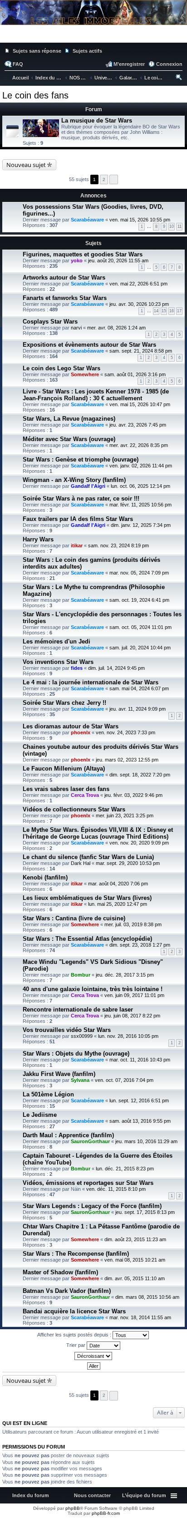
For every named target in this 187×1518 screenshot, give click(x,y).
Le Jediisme (40, 1114)
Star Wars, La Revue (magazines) (69, 418)
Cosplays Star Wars (50, 321)
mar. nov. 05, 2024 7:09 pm (139, 572)
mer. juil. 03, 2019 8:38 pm (133, 924)
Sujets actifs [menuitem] (87, 51)
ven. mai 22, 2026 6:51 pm (138, 283)
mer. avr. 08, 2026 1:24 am (116, 327)
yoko (77, 260)
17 (179, 311)
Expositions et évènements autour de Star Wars (89, 344)
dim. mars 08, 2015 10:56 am (147, 1297)
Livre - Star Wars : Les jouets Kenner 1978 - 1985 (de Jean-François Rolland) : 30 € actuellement (96, 395)
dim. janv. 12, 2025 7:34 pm (141, 525)
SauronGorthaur (90, 1141)
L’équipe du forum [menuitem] (144, 1495)
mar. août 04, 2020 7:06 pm (118, 883)
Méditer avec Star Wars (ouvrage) (69, 439)
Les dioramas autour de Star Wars (70, 726)
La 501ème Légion (48, 1094)
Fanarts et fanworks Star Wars (65, 298)
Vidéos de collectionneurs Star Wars (74, 809)
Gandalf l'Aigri (88, 486)
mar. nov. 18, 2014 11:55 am (140, 1317)
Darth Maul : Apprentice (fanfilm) (68, 1135)
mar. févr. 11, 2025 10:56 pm (140, 504)
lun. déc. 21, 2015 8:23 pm (125, 1168)
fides (77, 668)
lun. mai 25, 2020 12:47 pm (117, 904)
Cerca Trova (85, 795)
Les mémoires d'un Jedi (56, 641)
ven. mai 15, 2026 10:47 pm (139, 404)
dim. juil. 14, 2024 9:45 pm (116, 668)
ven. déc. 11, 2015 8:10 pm (116, 1189)
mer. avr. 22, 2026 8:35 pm (138, 445)
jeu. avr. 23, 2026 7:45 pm (137, 424)
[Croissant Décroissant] (93, 1356)
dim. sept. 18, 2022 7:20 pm (139, 774)
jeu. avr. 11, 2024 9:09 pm (137, 709)
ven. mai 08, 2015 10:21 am (134, 1260)
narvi (76, 327)
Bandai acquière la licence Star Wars (74, 1311)
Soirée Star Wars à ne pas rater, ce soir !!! (81, 498)
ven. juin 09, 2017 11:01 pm (134, 995)
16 (171, 311)
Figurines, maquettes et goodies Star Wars (83, 254)
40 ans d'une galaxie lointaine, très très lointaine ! (92, 989)
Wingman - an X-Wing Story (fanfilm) (74, 480)
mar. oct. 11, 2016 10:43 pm (139, 1059)
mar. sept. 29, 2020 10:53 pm (128, 863)
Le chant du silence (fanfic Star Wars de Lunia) (88, 857)
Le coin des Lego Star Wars (61, 368)
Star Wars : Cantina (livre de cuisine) (74, 918)
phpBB (72, 1508)
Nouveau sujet (26, 165)
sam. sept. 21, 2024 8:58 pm (140, 351)
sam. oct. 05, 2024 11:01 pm (140, 627)
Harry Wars (38, 539)
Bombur (80, 975)
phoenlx (80, 732)
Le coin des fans (35, 95)
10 (171, 226)
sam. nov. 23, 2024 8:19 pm (118, 545)
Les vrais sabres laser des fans (66, 789)
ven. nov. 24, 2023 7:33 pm (125, 732)
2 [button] (104, 179)
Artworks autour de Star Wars (64, 277)
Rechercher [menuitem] (179, 78)
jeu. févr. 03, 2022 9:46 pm (133, 795)
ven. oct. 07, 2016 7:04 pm (124, 1080)
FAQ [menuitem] (18, 64)
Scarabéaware (87, 219)
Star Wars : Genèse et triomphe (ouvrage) (80, 459)
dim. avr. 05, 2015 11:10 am (134, 1278)
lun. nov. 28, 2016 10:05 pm (128, 1036)
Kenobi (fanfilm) (45, 877)
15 (164, 311)
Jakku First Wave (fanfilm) (59, 1074)
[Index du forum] (93, 36)
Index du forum (30, 1495)
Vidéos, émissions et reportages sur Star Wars (88, 1182)
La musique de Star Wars (96, 120)
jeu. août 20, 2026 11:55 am (118, 260)
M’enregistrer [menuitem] (129, 64)
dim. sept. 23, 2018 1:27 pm (139, 945)
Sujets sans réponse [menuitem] (37, 51)
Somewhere (85, 374)
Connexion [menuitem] (169, 64)
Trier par (76, 1345)
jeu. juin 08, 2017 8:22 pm (132, 1015)
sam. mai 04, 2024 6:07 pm (139, 688)
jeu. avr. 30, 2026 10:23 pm (139, 304)
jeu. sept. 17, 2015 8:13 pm (145, 1212)
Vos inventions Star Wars (58, 661)
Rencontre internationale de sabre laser (78, 1009)
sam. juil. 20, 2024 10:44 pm (140, 647)
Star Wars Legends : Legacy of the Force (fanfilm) (92, 1206)
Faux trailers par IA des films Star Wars (78, 519)
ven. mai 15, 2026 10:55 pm (139, 219)
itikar (77, 545)
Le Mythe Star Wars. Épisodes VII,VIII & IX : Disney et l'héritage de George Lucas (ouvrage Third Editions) (98, 833)
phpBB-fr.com (106, 1513)
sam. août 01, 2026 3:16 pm (135, 374)
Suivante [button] (113, 179)
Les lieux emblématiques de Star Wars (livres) (87, 897)
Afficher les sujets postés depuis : (75, 1334)
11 (179, 226)
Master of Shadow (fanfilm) (60, 1272)
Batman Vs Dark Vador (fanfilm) (67, 1290)
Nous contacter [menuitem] (92, 1495)
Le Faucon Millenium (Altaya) (64, 768)
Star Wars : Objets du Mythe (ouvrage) (76, 1053)
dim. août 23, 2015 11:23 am (135, 1239)
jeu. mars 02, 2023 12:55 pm (127, 759)
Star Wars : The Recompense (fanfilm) (76, 1253)
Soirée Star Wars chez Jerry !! (64, 702)
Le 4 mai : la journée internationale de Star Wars (90, 682)
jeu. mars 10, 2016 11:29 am (146, 1141)
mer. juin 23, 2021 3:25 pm (124, 815)
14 (156, 311)
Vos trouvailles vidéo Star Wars (67, 1030)
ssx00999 (82, 1036)
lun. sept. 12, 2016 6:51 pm (139, 1100)
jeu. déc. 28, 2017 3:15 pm (125, 975)
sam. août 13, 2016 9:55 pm (140, 1121)
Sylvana (80, 1080)
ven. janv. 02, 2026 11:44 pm (140, 465)
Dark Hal (80, 863)
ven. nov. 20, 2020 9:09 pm (139, 842)
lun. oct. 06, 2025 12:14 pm (140, 486)
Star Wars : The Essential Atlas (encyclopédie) (87, 938)
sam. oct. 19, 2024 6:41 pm (139, 600)
